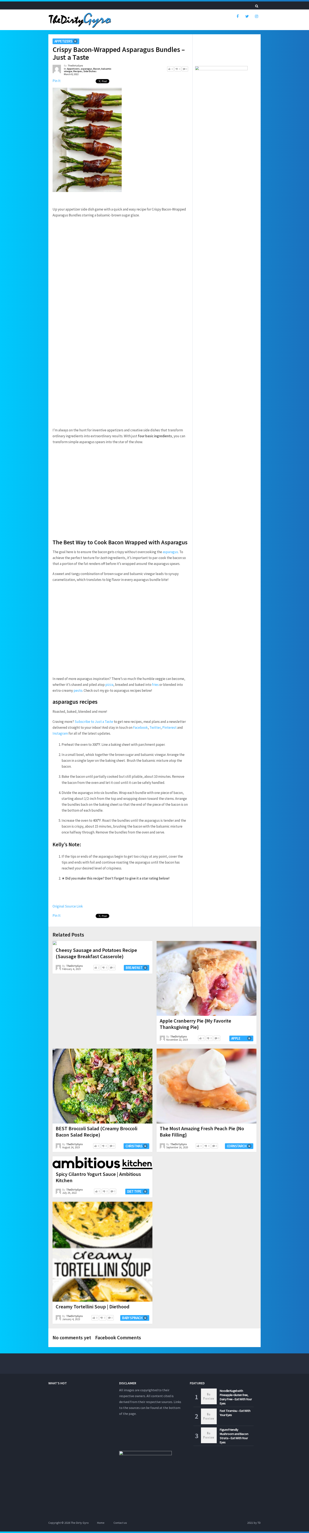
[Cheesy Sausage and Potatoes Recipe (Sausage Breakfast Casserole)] (55, 943)
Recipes (77, 71)
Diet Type (134, 1191)
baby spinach (132, 1318)
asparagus (86, 68)
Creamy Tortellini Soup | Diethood (92, 1306)
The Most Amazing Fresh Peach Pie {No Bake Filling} (202, 1131)
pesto (78, 690)
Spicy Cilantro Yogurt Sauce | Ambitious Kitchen (98, 1177)
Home (100, 1523)
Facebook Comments (118, 1337)
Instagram (60, 733)
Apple (235, 1038)
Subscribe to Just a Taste (94, 721)
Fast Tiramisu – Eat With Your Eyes (235, 1412)
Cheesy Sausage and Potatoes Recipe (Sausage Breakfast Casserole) (96, 953)
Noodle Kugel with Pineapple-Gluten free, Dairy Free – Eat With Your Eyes (236, 1397)
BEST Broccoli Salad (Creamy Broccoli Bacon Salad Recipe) (96, 1131)
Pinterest (169, 727)
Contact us (120, 1523)
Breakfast (134, 967)
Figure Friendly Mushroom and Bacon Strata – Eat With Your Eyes (234, 1435)
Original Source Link (68, 906)
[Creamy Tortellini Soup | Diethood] (102, 1252)
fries (155, 684)
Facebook (140, 727)
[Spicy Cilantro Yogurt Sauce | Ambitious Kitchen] (102, 1162)
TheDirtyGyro (75, 65)
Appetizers (63, 41)
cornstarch (236, 1146)
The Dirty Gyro (80, 1523)
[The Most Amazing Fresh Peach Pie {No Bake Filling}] (206, 1086)
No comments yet (72, 1337)
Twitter (155, 727)
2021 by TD (254, 1523)
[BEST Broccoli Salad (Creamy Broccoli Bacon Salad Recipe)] (102, 1086)
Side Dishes (89, 71)
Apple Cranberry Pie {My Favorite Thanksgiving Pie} (195, 1024)
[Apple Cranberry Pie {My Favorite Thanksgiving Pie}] (206, 978)
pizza (109, 684)
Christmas (133, 1146)
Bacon (96, 68)
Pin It (57, 80)
